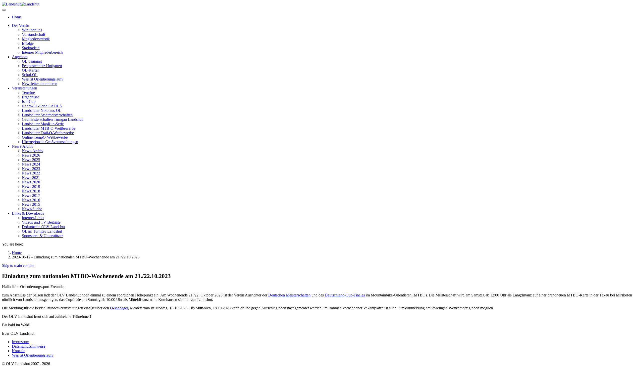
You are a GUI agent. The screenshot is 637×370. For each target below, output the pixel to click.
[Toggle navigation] (4, 10)
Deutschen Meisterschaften (289, 295)
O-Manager (119, 308)
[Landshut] (20, 4)
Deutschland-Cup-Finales (345, 295)
